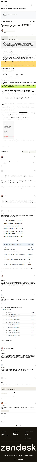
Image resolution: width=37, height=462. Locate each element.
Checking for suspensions (7, 71)
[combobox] (25, 152)
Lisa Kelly (5, 29)
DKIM (13, 52)
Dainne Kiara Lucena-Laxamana (9, 348)
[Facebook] (33, 21)
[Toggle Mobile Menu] (35, 2)
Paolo (5, 275)
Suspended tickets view (23, 112)
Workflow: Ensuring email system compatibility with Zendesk (13, 74)
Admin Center (6, 90)
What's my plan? (33, 34)
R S (4, 365)
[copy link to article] (35, 21)
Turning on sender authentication (8, 70)
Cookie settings (21, 455)
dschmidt (5, 170)
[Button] (2, 146)
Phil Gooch (5, 403)
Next (20, 425)
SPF (12, 51)
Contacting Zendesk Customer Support (25, 285)
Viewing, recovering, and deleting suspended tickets (11, 76)
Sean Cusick (6, 156)
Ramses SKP (4, 353)
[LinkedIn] (30, 21)
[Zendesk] (18, 447)
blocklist (3, 384)
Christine (5, 378)
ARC (14, 57)
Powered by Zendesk (20, 459)
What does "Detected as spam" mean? (13, 78)
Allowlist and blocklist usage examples (8, 396)
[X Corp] (32, 21)
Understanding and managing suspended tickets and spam (12, 75)
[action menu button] (35, 156)
